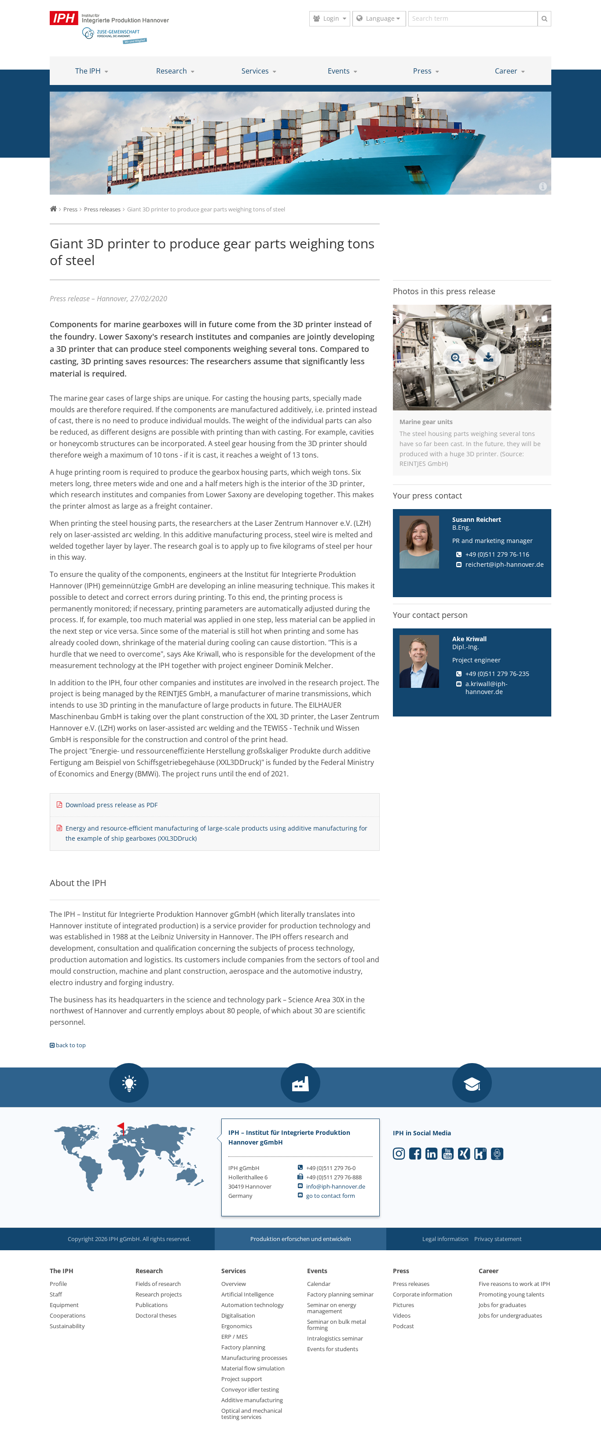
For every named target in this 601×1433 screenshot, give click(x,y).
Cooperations (67, 1315)
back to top (70, 1045)
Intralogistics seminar (335, 1338)
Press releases (411, 1284)
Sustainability (67, 1326)
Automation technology (252, 1305)
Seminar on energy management (331, 1308)
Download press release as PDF (112, 805)
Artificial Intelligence (247, 1294)
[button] (129, 1084)
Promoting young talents (511, 1294)
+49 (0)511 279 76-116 (497, 554)
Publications (152, 1305)
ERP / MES (234, 1336)
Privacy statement (498, 1239)
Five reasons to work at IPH (514, 1284)
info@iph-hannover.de (335, 1186)
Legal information (445, 1239)
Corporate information (422, 1294)
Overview (233, 1284)
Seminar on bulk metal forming (336, 1325)
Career (507, 71)
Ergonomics (236, 1326)
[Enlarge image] (456, 357)
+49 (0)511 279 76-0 (330, 1168)
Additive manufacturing (252, 1400)
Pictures (403, 1305)
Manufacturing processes (254, 1358)
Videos (401, 1315)
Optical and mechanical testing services (251, 1413)
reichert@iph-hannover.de (504, 564)
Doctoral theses (156, 1315)
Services (256, 71)
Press (423, 71)
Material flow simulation (253, 1368)
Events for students (332, 1349)
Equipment (64, 1305)
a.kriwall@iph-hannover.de (486, 688)
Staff (56, 1294)
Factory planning (243, 1347)
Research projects (159, 1294)
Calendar (318, 1284)
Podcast (403, 1326)
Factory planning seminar (340, 1294)
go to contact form (330, 1196)
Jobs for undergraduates (510, 1315)
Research (172, 71)
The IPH (89, 71)
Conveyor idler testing (250, 1389)
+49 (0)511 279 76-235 (497, 673)
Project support (241, 1379)
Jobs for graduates (502, 1305)
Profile (58, 1284)
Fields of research (158, 1284)
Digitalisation (238, 1315)
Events (340, 71)
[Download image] (488, 357)
